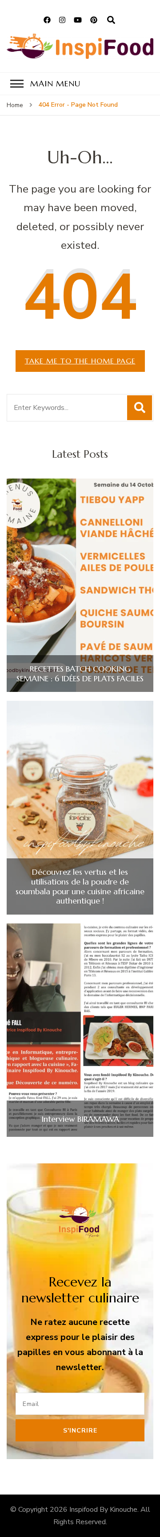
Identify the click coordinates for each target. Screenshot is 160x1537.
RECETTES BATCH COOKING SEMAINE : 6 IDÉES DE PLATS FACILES (80, 673)
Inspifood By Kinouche (103, 1509)
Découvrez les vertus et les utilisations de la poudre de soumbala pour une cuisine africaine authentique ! (80, 886)
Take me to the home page (80, 360)
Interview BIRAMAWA (80, 1119)
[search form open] (111, 20)
